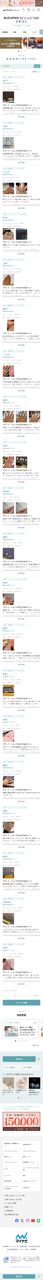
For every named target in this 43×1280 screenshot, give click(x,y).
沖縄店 (5, 811)
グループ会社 (24, 1249)
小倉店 (5, 263)
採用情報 (33, 1249)
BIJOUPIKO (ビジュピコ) (14, 1109)
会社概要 (5, 1246)
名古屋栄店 (7, 902)
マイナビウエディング (10, 1106)
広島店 (5, 719)
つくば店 (6, 172)
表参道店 (6, 491)
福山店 (5, 81)
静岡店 (5, 765)
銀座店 (5, 309)
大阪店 (5, 126)
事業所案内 (23, 1246)
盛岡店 (5, 537)
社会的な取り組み (34, 1246)
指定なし (35, 71)
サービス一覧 (14, 1246)
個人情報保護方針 (12, 1249)
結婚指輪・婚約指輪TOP (26, 1106)
